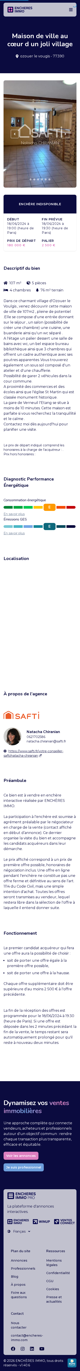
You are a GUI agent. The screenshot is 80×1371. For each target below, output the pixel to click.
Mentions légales (54, 1262)
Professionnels (23, 1269)
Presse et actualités (54, 1299)
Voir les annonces (21, 1156)
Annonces (19, 1260)
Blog (14, 1277)
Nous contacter (18, 1325)
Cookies (52, 1289)
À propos (18, 1285)
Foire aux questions (19, 1295)
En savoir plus (14, 514)
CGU (49, 1281)
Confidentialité (58, 1273)
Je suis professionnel (23, 1167)
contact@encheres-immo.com (27, 1337)
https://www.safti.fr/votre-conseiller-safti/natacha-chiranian (33, 753)
